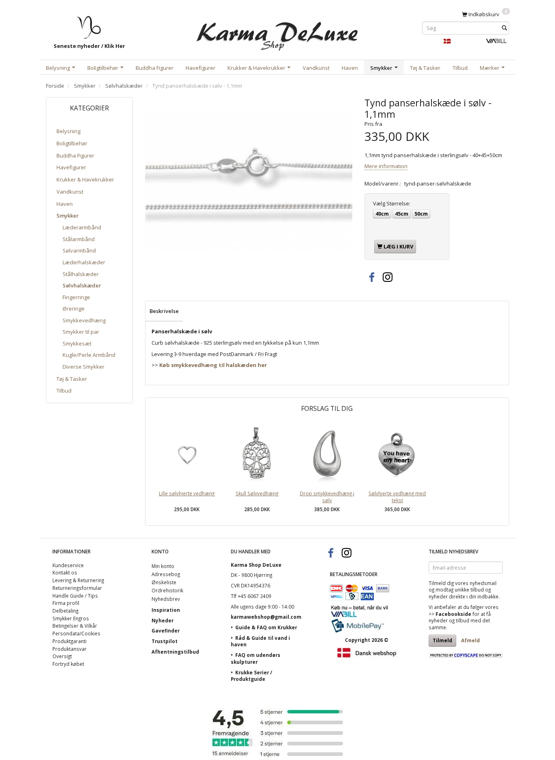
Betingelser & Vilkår (74, 625)
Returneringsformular (77, 588)
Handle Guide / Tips (75, 595)
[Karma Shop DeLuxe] (277, 32)
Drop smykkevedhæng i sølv (327, 496)
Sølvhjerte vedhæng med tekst (397, 496)
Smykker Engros (70, 618)
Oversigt (62, 656)
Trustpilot (165, 641)
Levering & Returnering (78, 580)
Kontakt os (64, 572)
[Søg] (504, 28)
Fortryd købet (68, 664)
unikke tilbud (469, 589)
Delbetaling (65, 610)
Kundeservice (68, 565)
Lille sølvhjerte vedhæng (187, 493)
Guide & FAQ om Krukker (266, 627)
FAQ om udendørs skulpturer (255, 658)
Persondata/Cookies (76, 633)
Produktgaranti (69, 641)
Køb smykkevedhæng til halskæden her (213, 365)
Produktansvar (69, 649)
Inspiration (166, 610)
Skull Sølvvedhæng (257, 493)
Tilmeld (442, 640)
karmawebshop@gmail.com (266, 616)
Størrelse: (391, 203)
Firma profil (65, 603)
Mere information (386, 166)
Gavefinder (166, 630)
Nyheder (162, 620)
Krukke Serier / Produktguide (251, 675)
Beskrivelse (164, 311)
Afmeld (470, 640)
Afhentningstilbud (175, 651)
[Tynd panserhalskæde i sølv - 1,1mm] (248, 183)
